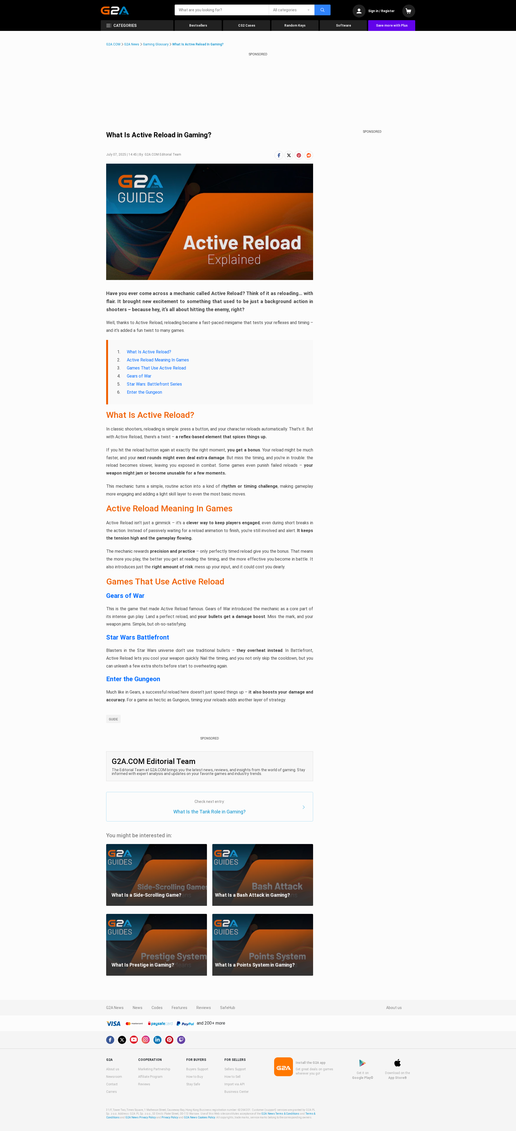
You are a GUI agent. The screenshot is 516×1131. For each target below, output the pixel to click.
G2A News (131, 44)
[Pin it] (298, 155)
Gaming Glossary (156, 44)
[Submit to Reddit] (308, 155)
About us (394, 1008)
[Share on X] (288, 155)
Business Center (236, 1092)
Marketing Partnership (154, 1069)
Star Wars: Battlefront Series (154, 384)
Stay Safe (193, 1084)
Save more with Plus (392, 25)
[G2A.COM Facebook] (110, 1040)
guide (113, 719)
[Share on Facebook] (278, 155)
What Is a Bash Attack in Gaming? (252, 895)
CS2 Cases (246, 25)
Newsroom (114, 1077)
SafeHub (227, 1008)
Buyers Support (197, 1069)
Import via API (234, 1084)
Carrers (111, 1092)
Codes (157, 1008)
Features (179, 1008)
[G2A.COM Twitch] (181, 1040)
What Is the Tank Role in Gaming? (209, 811)
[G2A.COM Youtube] (134, 1040)
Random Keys (295, 25)
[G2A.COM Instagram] (146, 1040)
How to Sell (232, 1077)
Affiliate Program (150, 1077)
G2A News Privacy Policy (140, 1117)
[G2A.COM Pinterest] (169, 1040)
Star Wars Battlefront (137, 637)
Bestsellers (198, 25)
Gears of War (139, 376)
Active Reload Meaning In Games (158, 359)
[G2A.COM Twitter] (122, 1040)
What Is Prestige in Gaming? (143, 965)
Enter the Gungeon (144, 392)
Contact (112, 1084)
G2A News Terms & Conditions (280, 1113)
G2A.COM (113, 44)
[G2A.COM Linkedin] (157, 1040)
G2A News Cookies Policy (199, 1117)
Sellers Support (235, 1069)
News (137, 1008)
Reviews (203, 1008)
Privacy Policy (170, 1117)
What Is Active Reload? (149, 351)
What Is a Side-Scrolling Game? (146, 895)
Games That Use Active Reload (156, 368)
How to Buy (194, 1077)
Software (343, 25)
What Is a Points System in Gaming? (255, 965)
